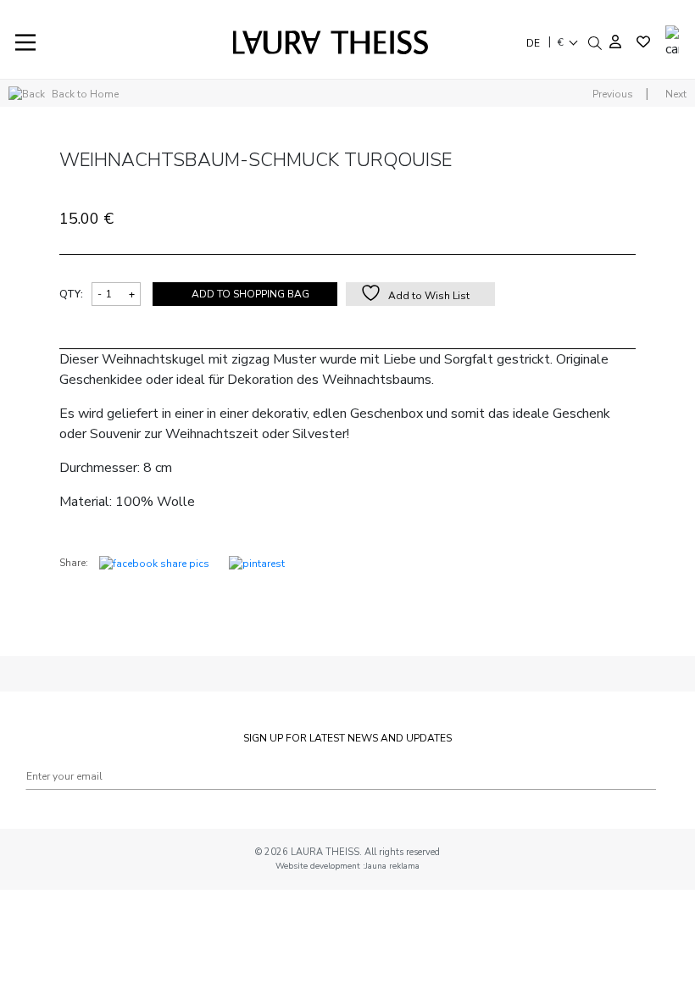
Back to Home (84, 94)
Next (676, 94)
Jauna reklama (392, 866)
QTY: (71, 294)
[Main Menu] (25, 42)
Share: (73, 562)
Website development (319, 866)
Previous (612, 94)
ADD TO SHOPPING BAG (250, 294)
